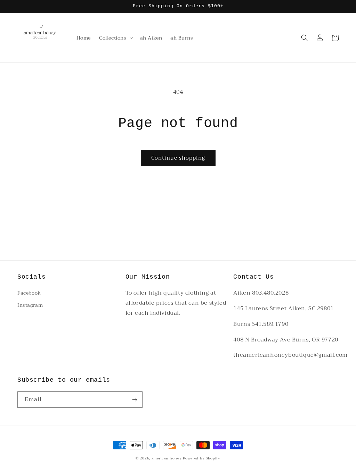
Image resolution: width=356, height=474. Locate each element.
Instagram (30, 305)
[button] (115, 38)
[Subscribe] (134, 399)
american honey (167, 458)
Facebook (29, 293)
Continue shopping (178, 157)
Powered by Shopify (201, 458)
